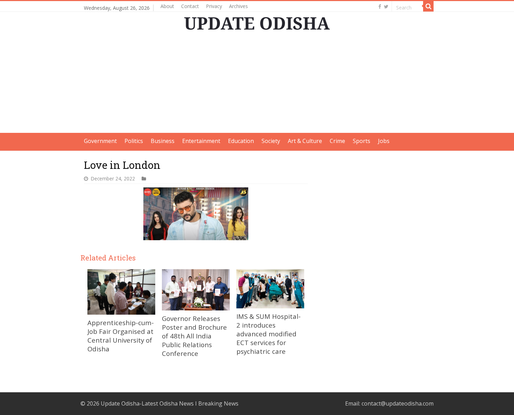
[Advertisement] (257, 84)
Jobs (384, 141)
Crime (337, 141)
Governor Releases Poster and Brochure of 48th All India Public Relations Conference (194, 336)
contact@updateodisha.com (398, 403)
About (167, 6)
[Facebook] (380, 6)
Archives (238, 6)
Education (241, 141)
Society (271, 141)
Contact (190, 6)
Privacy (214, 6)
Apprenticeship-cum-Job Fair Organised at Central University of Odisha (120, 335)
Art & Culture (305, 141)
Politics (133, 141)
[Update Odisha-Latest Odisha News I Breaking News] (257, 23)
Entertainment (201, 141)
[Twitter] (386, 6)
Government (100, 141)
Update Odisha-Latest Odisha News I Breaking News (169, 403)
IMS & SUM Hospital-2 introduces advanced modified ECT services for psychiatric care (268, 334)
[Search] (428, 6)
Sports (361, 141)
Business (162, 141)
